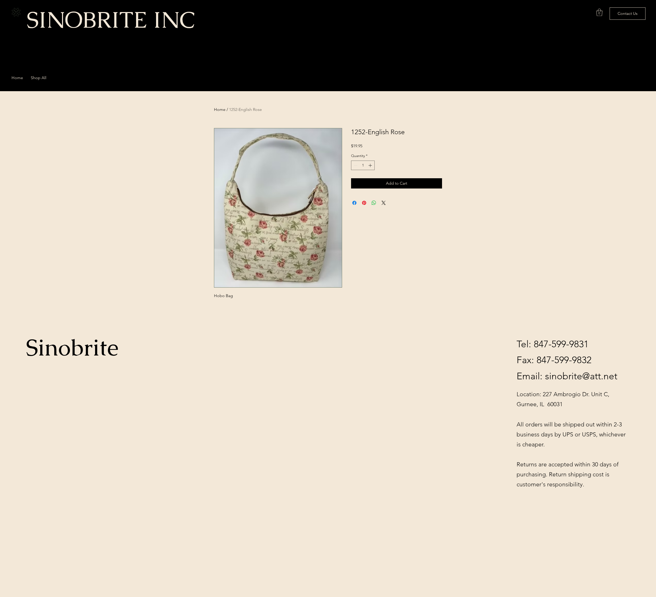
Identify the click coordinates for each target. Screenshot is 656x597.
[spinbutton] (362, 165)
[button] (599, 12)
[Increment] (370, 165)
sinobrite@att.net (581, 376)
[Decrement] (355, 165)
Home (219, 109)
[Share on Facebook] (354, 203)
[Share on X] (384, 203)
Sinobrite (72, 347)
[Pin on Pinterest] (364, 203)
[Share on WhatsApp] (374, 203)
